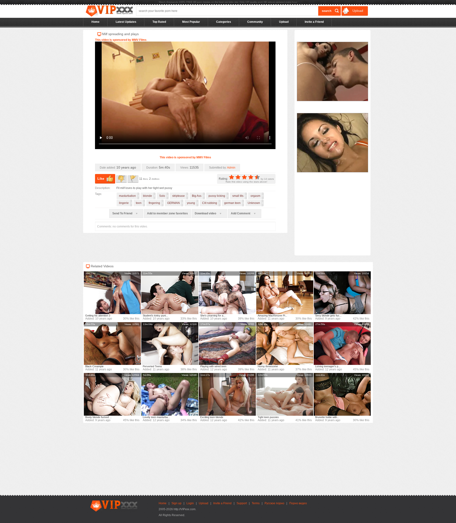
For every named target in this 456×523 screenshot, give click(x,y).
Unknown (254, 203)
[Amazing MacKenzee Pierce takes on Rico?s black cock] (284, 292)
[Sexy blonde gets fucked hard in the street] (342, 292)
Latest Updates (126, 22)
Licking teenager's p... (327, 366)
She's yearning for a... (212, 315)
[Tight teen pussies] (284, 394)
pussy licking (217, 196)
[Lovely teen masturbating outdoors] (169, 394)
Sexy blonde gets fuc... (328, 315)
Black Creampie (94, 366)
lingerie (124, 203)
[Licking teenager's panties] (342, 343)
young (191, 203)
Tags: (98, 194)
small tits (237, 196)
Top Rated (159, 22)
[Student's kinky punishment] (169, 292)
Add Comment (241, 213)
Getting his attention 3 (97, 315)
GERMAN (173, 203)
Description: (102, 188)
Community (255, 22)
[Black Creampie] (112, 343)
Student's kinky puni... (155, 315)
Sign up (176, 503)
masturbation (127, 196)
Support (242, 503)
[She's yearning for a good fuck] (227, 292)
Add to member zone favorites (167, 213)
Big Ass (196, 196)
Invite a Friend (314, 22)
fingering (154, 203)
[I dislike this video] (121, 179)
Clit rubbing (209, 203)
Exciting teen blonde (211, 417)
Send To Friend (122, 213)
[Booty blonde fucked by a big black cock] (112, 394)
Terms (256, 503)
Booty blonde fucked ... (98, 417)
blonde (147, 196)
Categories (223, 22)
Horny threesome (268, 366)
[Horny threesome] (284, 343)
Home (95, 22)
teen (139, 203)
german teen (232, 203)
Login (190, 503)
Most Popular (191, 22)
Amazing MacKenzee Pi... (272, 315)
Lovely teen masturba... (156, 417)
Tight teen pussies (268, 417)
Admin (231, 167)
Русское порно (274, 503)
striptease (178, 196)
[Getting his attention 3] (112, 292)
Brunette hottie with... (327, 417)
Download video (206, 213)
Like (100, 178)
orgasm (255, 196)
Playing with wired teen (213, 366)
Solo (162, 196)
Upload (357, 11)
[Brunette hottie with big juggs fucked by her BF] (342, 394)
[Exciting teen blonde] (227, 394)
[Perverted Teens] (169, 343)
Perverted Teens (152, 366)
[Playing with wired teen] (227, 343)
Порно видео (298, 503)
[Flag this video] (133, 179)
